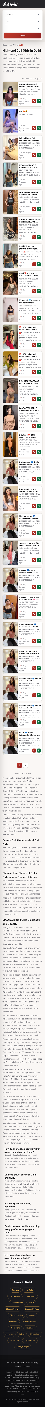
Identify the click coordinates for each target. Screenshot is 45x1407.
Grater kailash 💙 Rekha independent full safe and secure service (30, 681)
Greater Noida (17, 1303)
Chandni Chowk (12, 1309)
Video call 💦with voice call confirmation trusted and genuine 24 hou (29, 304)
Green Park (15, 1328)
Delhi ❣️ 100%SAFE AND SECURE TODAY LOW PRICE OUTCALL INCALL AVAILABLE (29, 277)
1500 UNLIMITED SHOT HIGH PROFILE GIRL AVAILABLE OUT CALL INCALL (29, 223)
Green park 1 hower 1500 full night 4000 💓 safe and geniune (29, 491)
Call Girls (12, 45)
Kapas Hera (35, 1334)
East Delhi (13, 1321)
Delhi (20, 45)
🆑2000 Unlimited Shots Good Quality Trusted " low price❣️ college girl (28, 331)
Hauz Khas (30, 1328)
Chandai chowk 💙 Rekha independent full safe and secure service (30, 626)
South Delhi (30, 1296)
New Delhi (29, 1290)
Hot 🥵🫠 (23, 111)
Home (4, 45)
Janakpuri (9, 1334)
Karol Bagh (14, 1340)
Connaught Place (32, 1309)
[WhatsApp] (39, 101)
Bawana (15, 1290)
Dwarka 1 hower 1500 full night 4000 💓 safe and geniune (29, 599)
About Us (11, 1363)
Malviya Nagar (22, 1347)
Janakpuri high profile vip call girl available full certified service (30, 545)
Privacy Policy (32, 1363)
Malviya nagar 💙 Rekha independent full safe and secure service (30, 518)
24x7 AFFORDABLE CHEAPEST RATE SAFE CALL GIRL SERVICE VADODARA (29, 412)
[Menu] (40, 4)
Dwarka (32, 1315)
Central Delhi (15, 1296)
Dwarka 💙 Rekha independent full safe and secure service (28, 572)
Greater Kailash (29, 1321)
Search (23, 35)
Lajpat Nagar (30, 1340)
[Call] (34, 101)
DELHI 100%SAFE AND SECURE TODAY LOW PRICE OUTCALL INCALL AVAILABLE (29, 385)
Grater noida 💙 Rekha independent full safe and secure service (29, 464)
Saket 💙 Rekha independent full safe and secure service (28, 735)
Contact (20, 1363)
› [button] (25, 765)
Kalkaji (21, 1334)
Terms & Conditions (22, 1366)
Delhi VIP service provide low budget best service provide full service (28, 250)
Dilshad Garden (16, 1315)
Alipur (31, 1303)
